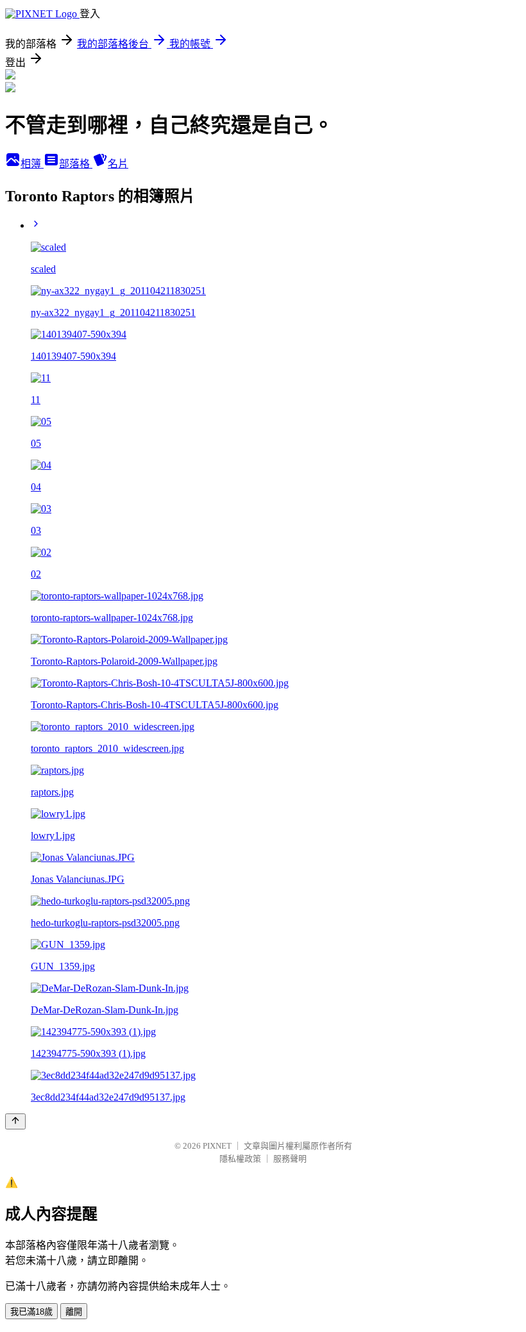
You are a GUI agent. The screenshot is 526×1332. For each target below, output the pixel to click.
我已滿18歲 (31, 1312)
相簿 (32, 163)
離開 (73, 1312)
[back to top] (15, 1121)
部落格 (75, 163)
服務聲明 (290, 1158)
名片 (118, 163)
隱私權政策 (240, 1158)
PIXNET (217, 1146)
